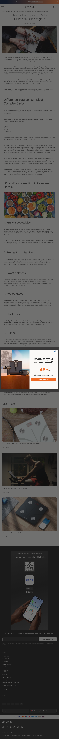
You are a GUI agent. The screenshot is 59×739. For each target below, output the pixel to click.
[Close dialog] (55, 352)
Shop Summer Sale (43, 379)
